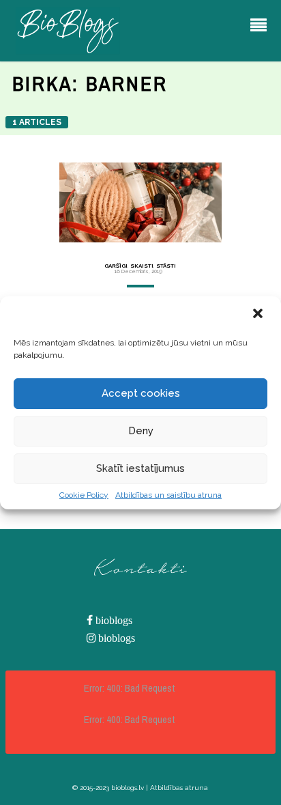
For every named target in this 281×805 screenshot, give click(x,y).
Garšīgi (116, 265)
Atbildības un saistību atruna (168, 495)
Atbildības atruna (179, 787)
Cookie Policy (83, 495)
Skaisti (141, 265)
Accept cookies (141, 393)
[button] (259, 315)
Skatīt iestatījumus (140, 468)
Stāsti (166, 265)
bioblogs (112, 620)
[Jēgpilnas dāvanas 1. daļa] (140, 202)
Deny (140, 431)
